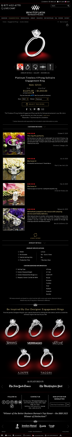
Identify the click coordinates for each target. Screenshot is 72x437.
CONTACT (66, 18)
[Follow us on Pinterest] (12, 403)
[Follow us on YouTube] (20, 403)
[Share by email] (42, 109)
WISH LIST (53, 1)
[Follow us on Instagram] (16, 403)
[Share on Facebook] (27, 109)
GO (68, 404)
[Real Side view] (50, 66)
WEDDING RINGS (25, 18)
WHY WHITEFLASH (48, 18)
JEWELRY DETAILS (26, 73)
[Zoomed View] (35, 66)
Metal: (32, 99)
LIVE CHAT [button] (9, 8)
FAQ (56, 18)
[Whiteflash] (35, 10)
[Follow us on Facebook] (4, 403)
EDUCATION (40, 18)
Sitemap (3, 431)
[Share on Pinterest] (34, 110)
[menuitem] (4, 18)
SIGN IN (45, 1)
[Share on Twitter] (30, 109)
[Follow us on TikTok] (12, 407)
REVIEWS (60, 18)
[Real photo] (27, 66)
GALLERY (36, 73)
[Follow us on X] (8, 403)
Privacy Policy (66, 431)
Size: (19, 99)
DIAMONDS (4, 18)
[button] (2, 9)
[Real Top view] (42, 66)
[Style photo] (20, 66)
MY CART (61, 1)
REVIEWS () (45, 73)
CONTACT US (35, 397)
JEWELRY (33, 18)
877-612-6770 (12, 5)
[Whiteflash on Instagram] (38, 109)
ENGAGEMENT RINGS (14, 18)
